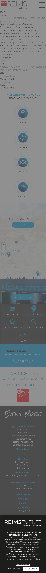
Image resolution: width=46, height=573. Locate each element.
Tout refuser (14, 569)
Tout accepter (31, 569)
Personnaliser (23, 565)
